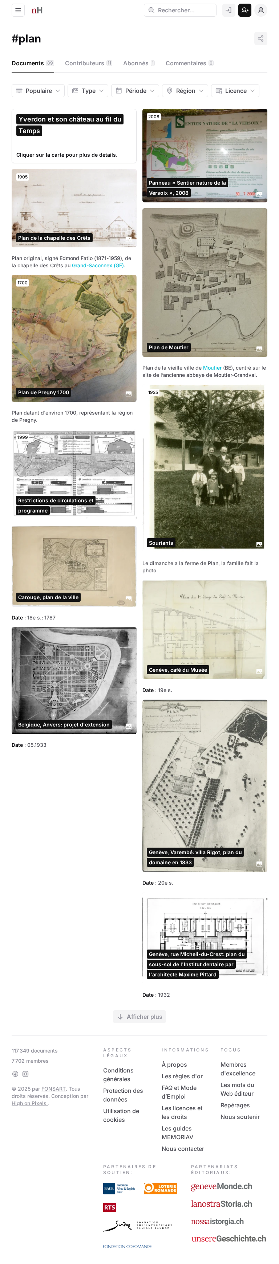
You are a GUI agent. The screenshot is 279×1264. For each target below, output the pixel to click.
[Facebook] (15, 1074)
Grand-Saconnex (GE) (98, 265)
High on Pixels (30, 1103)
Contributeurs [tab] (88, 63)
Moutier (212, 368)
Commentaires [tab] (189, 63)
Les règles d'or (182, 1076)
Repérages (235, 1105)
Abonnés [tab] (138, 63)
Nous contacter (183, 1148)
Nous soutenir (240, 1116)
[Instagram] (25, 1074)
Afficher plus (144, 1016)
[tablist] (139, 63)
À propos (174, 1064)
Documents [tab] (32, 63)
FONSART (53, 1089)
